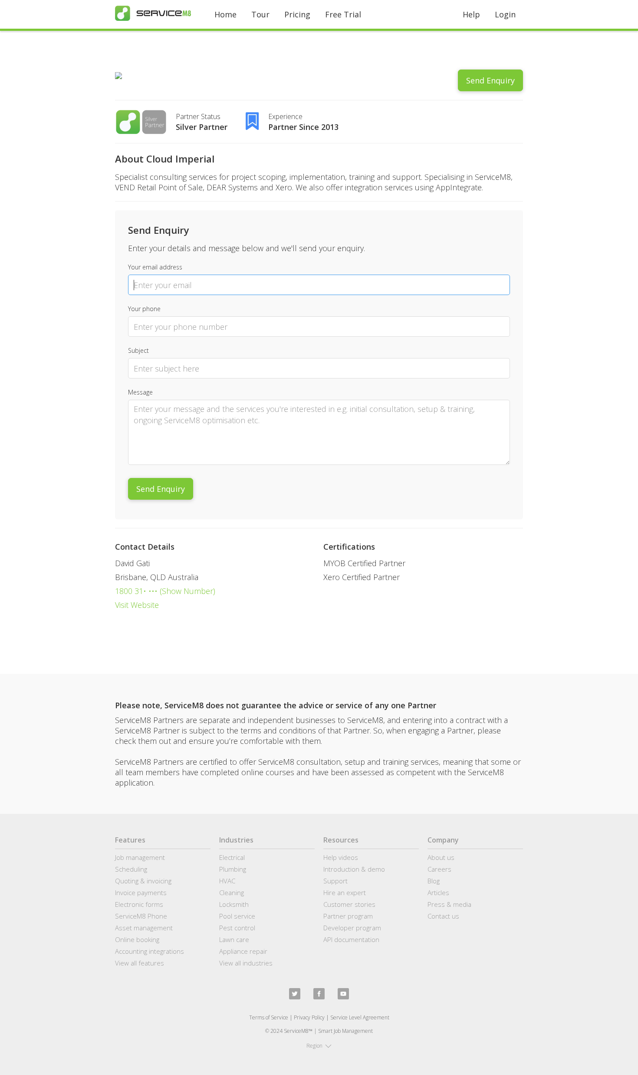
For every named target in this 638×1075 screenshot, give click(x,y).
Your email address (155, 267)
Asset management (144, 927)
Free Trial (343, 14)
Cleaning (231, 892)
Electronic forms (139, 904)
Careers (439, 869)
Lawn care (234, 939)
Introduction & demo (354, 869)
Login (505, 14)
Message (140, 392)
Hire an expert (344, 892)
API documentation (351, 939)
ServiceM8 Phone (141, 916)
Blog (434, 880)
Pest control (237, 927)
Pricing (297, 14)
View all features (139, 963)
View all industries (246, 963)
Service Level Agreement (359, 1017)
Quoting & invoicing (143, 880)
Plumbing (232, 869)
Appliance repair (243, 951)
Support (335, 880)
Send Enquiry (490, 80)
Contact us (443, 916)
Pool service (237, 916)
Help (471, 14)
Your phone (144, 309)
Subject (138, 350)
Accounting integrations (149, 951)
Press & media (449, 904)
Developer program (352, 927)
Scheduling (131, 869)
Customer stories (349, 904)
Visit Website (137, 605)
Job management (140, 857)
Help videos (340, 857)
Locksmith (234, 904)
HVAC (227, 880)
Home (225, 14)
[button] (319, 1045)
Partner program (348, 916)
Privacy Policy (309, 1017)
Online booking (137, 939)
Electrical (232, 857)
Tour (260, 14)
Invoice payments (141, 892)
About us (441, 857)
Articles (438, 892)
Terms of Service (268, 1017)
